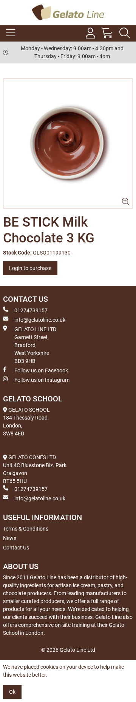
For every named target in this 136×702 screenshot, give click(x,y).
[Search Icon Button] (124, 33)
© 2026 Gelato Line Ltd (68, 650)
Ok (12, 692)
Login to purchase (30, 268)
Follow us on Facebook (41, 370)
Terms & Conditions (25, 529)
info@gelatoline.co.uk (39, 320)
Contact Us (16, 548)
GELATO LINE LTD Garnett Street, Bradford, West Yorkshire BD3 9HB (35, 345)
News (9, 538)
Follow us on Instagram (42, 380)
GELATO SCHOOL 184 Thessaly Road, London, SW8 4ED (26, 422)
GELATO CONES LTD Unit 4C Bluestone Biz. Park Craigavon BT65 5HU (34, 469)
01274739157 (31, 310)
